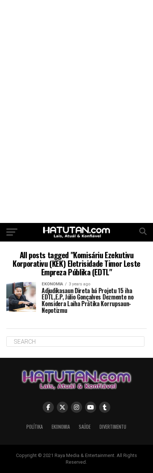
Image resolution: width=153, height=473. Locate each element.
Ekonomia (61, 426)
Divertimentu (113, 426)
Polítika (34, 426)
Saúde (85, 426)
